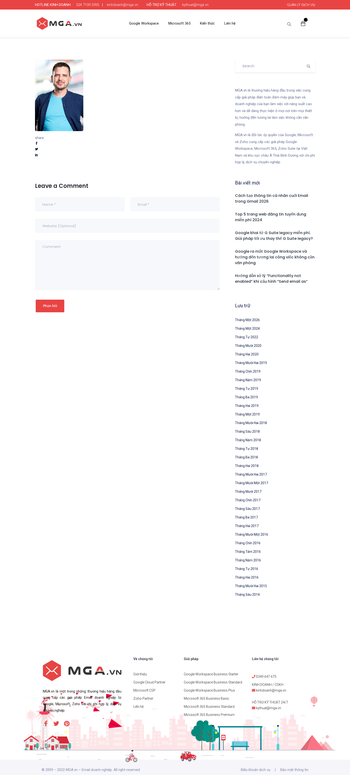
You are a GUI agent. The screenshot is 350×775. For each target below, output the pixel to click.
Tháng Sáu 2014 (247, 594)
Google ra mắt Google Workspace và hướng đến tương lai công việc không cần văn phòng (275, 257)
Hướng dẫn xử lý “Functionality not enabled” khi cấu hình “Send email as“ (271, 278)
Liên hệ (229, 23)
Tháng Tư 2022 (246, 337)
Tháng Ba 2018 (246, 457)
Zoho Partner (143, 698)
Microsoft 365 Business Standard (209, 706)
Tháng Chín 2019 (247, 371)
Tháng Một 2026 (247, 320)
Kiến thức (207, 23)
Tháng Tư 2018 (246, 449)
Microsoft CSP (144, 690)
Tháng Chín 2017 (247, 500)
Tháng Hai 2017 (247, 526)
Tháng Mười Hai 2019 (251, 363)
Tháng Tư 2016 (246, 569)
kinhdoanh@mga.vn (122, 5)
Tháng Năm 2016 (248, 560)
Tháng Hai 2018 (247, 466)
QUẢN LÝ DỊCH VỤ (301, 4)
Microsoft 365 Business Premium (209, 715)
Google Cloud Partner (149, 682)
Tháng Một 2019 (247, 414)
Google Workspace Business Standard (213, 682)
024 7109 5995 (87, 5)
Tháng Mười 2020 (248, 346)
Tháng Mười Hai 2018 (251, 423)
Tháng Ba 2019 (246, 397)
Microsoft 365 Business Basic (206, 698)
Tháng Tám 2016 (248, 552)
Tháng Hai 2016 (247, 577)
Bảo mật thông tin (294, 770)
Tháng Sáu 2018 (247, 431)
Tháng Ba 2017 (246, 517)
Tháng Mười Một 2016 (251, 534)
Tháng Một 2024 (247, 328)
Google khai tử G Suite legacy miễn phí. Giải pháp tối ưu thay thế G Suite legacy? (274, 235)
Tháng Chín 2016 (247, 543)
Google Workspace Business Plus (209, 690)
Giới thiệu (140, 674)
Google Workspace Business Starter (211, 674)
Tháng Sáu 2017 (247, 509)
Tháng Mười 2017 (248, 491)
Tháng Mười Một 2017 (251, 483)
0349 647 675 (266, 676)
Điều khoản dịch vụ (255, 770)
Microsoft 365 (179, 23)
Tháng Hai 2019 (247, 406)
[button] (303, 23)
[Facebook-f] (46, 723)
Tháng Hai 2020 (247, 354)
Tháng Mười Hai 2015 (251, 586)
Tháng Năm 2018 (248, 440)
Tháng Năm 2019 (248, 380)
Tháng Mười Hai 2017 (251, 474)
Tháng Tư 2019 (246, 388)
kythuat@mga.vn (195, 5)
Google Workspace (144, 23)
